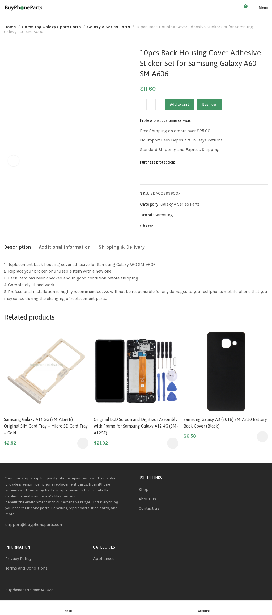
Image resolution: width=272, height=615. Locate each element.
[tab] (17, 247)
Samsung (164, 214)
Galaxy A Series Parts (108, 26)
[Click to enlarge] (13, 160)
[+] (158, 104)
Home (10, 26)
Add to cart (179, 104)
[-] (143, 104)
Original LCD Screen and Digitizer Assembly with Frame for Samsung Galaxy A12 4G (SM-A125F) (136, 426)
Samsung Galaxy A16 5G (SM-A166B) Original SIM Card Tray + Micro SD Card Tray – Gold (46, 426)
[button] (82, 443)
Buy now (209, 104)
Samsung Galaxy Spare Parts (51, 26)
